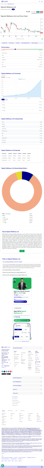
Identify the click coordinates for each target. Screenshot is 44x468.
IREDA (20, 413)
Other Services (37, 352)
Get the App (17, 320)
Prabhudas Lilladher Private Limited (6, 350)
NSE (2, 460)
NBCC (29, 418)
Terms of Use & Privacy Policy (7, 457)
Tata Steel (20, 421)
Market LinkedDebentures (23, 360)
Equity (15, 352)
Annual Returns (13, 458)
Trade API (29, 362)
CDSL (20, 419)
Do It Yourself (37, 364)
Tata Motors (12, 413)
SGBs (22, 354)
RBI (12, 460)
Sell (41, 11)
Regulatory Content (31, 457)
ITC (11, 416)
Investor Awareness (5, 458)
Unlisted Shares (16, 362)
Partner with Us (37, 372)
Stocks (3, 410)
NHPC (12, 415)
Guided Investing (38, 366)
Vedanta (38, 419)
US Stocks (15, 364)
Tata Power (29, 420)
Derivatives (30, 352)
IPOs (16, 410)
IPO (14, 360)
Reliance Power (39, 421)
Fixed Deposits (23, 352)
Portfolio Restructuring (23, 363)
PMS (21, 356)
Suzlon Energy (30, 413)
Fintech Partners (30, 360)
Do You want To (37, 362)
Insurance (29, 369)
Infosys (29, 416)
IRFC (37, 413)
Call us (3, 367)
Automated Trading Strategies (30, 364)
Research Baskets (16, 354)
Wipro (11, 418)
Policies (15, 457)
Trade (29, 351)
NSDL (20, 460)
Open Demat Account (19, 301)
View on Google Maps (5, 363)
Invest (15, 351)
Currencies (30, 357)
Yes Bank (29, 415)
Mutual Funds (16, 356)
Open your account (25, 341)
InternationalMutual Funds (16, 358)
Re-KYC (36, 355)
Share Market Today (37, 360)
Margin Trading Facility (30, 355)
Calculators (22, 410)
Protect (29, 367)
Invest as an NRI (37, 370)
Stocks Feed (4, 424)
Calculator (36, 357)
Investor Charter (22, 457)
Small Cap (2, 9)
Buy (38, 11)
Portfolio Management (37, 368)
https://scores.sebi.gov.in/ (23, 436)
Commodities (30, 358)
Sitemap (19, 458)
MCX (9, 460)
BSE (13, 9)
